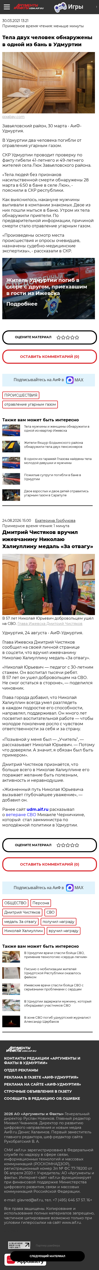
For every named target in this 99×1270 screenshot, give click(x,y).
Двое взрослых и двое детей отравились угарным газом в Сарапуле (56, 493)
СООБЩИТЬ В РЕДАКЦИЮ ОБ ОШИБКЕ (42, 1098)
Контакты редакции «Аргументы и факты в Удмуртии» (42, 1060)
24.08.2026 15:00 (16, 520)
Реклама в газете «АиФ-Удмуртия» (41, 1077)
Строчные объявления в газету (38, 1091)
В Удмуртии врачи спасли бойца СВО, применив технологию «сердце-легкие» (55, 955)
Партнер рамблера (48, 1245)
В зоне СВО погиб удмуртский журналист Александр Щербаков (57, 1019)
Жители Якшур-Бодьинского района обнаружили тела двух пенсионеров (53, 445)
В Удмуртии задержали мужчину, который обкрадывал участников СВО (57, 1003)
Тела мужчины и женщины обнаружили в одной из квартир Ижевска (56, 428)
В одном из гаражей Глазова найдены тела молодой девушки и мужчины (58, 461)
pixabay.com (13, 116)
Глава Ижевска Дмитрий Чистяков (50, 623)
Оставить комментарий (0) (49, 356)
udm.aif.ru (37, 809)
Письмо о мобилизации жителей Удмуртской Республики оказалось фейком (52, 973)
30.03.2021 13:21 (15, 20)
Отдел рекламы (21, 1070)
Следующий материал (47, 1256)
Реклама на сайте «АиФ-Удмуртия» (42, 1084)
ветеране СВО (21, 814)
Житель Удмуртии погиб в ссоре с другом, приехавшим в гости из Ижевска (46, 286)
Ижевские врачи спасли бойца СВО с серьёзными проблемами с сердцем (54, 987)
